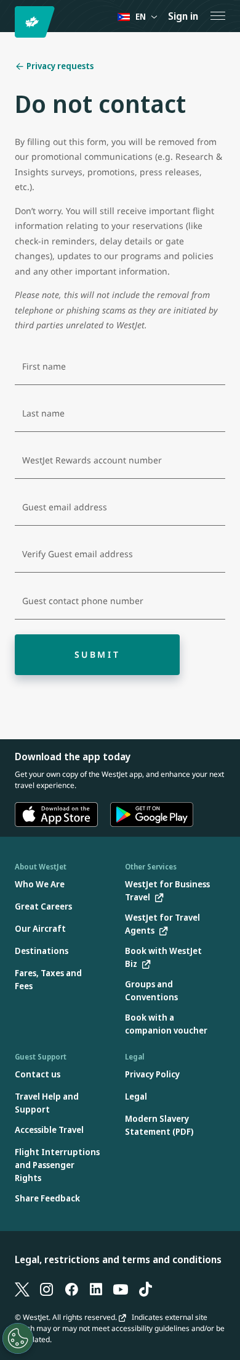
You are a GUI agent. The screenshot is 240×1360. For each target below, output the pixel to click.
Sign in (183, 16)
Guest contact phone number (82, 601)
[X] (22, 1289)
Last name (43, 413)
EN (140, 16)
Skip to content (11, 24)
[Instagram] (46, 1289)
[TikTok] (145, 1289)
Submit (97, 654)
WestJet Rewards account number (92, 460)
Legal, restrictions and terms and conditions (118, 1259)
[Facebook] (71, 1289)
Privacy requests (59, 66)
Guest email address (64, 507)
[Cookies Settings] (17, 1338)
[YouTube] (120, 1289)
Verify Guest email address (77, 554)
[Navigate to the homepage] (36, 22)
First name (44, 366)
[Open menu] (217, 16)
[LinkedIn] (96, 1289)
